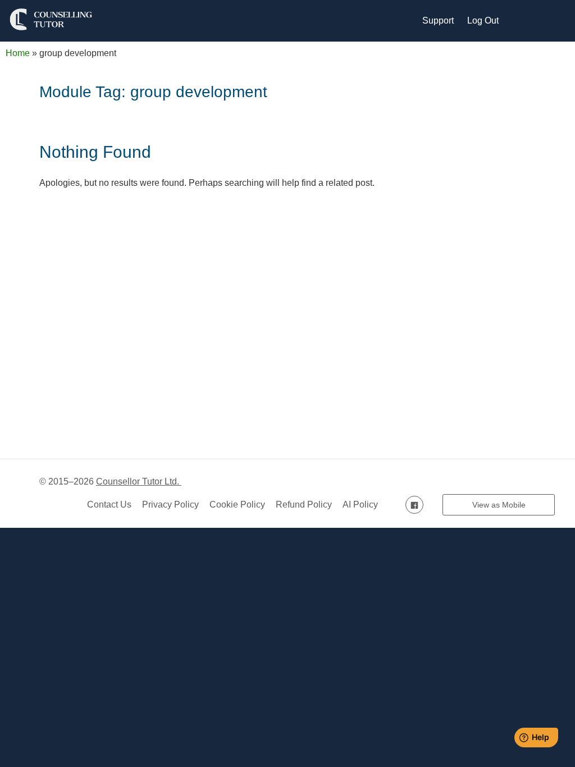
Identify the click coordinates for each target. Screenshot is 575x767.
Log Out (483, 20)
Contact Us (109, 504)
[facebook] (414, 504)
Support (438, 20)
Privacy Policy (170, 504)
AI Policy (360, 504)
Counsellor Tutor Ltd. (138, 481)
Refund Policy (304, 504)
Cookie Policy (237, 504)
